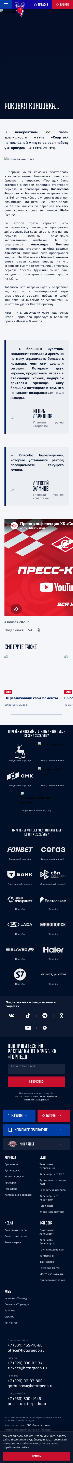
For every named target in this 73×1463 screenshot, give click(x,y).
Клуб (7, 1291)
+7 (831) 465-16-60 (25, 1345)
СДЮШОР (10, 1316)
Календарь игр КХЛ (52, 1174)
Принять (36, 1456)
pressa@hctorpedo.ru (27, 1403)
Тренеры (10, 1182)
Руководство (12, 1170)
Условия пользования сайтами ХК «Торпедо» (28, 1429)
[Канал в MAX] (44, 1028)
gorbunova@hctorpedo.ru (31, 1385)
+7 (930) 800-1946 (24, 1398)
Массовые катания (51, 1273)
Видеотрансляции (16, 1236)
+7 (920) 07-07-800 (25, 1380)
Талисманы (47, 1255)
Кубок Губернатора (52, 1211)
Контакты (10, 1322)
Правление (11, 1164)
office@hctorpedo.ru (26, 1350)
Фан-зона (46, 1222)
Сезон (43, 1157)
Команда (10, 1157)
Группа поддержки (52, 1249)
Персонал (10, 1188)
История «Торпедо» (17, 1298)
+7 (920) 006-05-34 (25, 1362)
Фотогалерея (12, 1242)
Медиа (8, 1222)
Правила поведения (52, 1280)
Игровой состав (14, 1176)
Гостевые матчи (50, 1267)
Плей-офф (47, 1205)
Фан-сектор (47, 1261)
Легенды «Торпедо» (16, 1304)
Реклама (9, 1310)
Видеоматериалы (15, 1230)
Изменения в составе (18, 1194)
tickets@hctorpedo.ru (27, 1368)
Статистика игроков (52, 1189)
